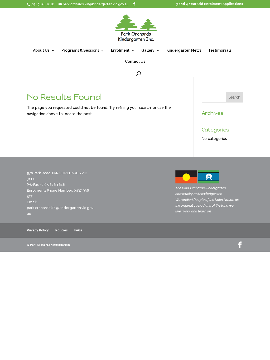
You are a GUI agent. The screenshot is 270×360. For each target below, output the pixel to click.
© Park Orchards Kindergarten (48, 244)
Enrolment (120, 50)
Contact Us (135, 62)
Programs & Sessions (80, 50)
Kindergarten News (183, 50)
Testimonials (220, 50)
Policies (61, 230)
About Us (41, 50)
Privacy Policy (38, 230)
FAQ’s (78, 230)
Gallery (148, 50)
